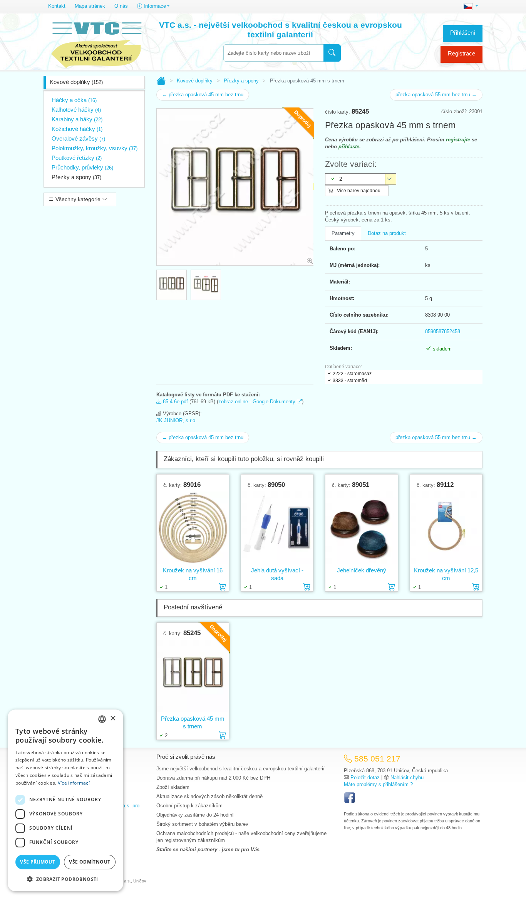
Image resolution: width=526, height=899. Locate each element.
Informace (154, 6)
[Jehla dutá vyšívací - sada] (277, 527)
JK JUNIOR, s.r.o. (176, 420)
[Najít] (332, 53)
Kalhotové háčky (76, 109)
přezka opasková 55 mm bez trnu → (436, 94)
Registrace (461, 53)
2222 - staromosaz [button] (352, 373)
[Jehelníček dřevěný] (361, 527)
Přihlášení (462, 32)
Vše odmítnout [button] (89, 862)
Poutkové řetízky (77, 157)
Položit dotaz (365, 777)
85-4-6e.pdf (174, 401)
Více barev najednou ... (360, 190)
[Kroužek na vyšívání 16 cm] (193, 527)
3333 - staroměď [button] (350, 380)
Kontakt (56, 6)
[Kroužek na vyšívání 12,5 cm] (446, 527)
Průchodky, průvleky (82, 167)
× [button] (113, 718)
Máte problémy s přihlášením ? (378, 784)
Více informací (74, 783)
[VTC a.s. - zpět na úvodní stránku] (96, 43)
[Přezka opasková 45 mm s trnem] (193, 675)
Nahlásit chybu (407, 777)
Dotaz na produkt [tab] (387, 233)
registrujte (458, 140)
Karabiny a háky (77, 119)
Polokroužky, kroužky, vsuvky (94, 148)
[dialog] (65, 800)
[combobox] (273, 53)
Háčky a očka (74, 100)
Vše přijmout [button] (37, 862)
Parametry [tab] (343, 233)
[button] (65, 879)
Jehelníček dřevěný (361, 570)
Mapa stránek (90, 6)
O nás (121, 6)
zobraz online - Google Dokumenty (257, 401)
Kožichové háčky (77, 129)
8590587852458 (442, 331)
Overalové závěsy (78, 138)
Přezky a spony (76, 177)
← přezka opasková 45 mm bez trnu (202, 94)
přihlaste (348, 146)
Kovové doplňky (76, 82)
